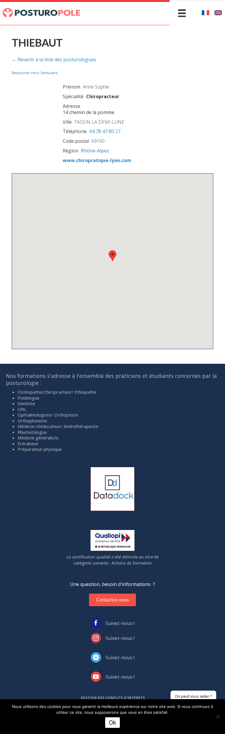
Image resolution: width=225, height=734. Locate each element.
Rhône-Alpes (95, 150)
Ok (112, 722)
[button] (112, 256)
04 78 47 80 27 (104, 131)
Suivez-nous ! (119, 623)
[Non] (218, 717)
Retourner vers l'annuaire (35, 72)
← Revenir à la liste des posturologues (54, 59)
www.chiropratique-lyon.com (97, 160)
